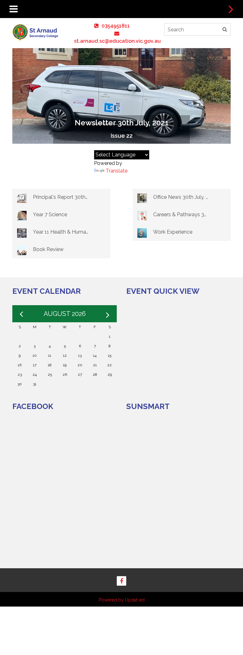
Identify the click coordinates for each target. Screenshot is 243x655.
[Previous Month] (21, 313)
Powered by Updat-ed (122, 599)
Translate (117, 171)
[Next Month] (107, 314)
